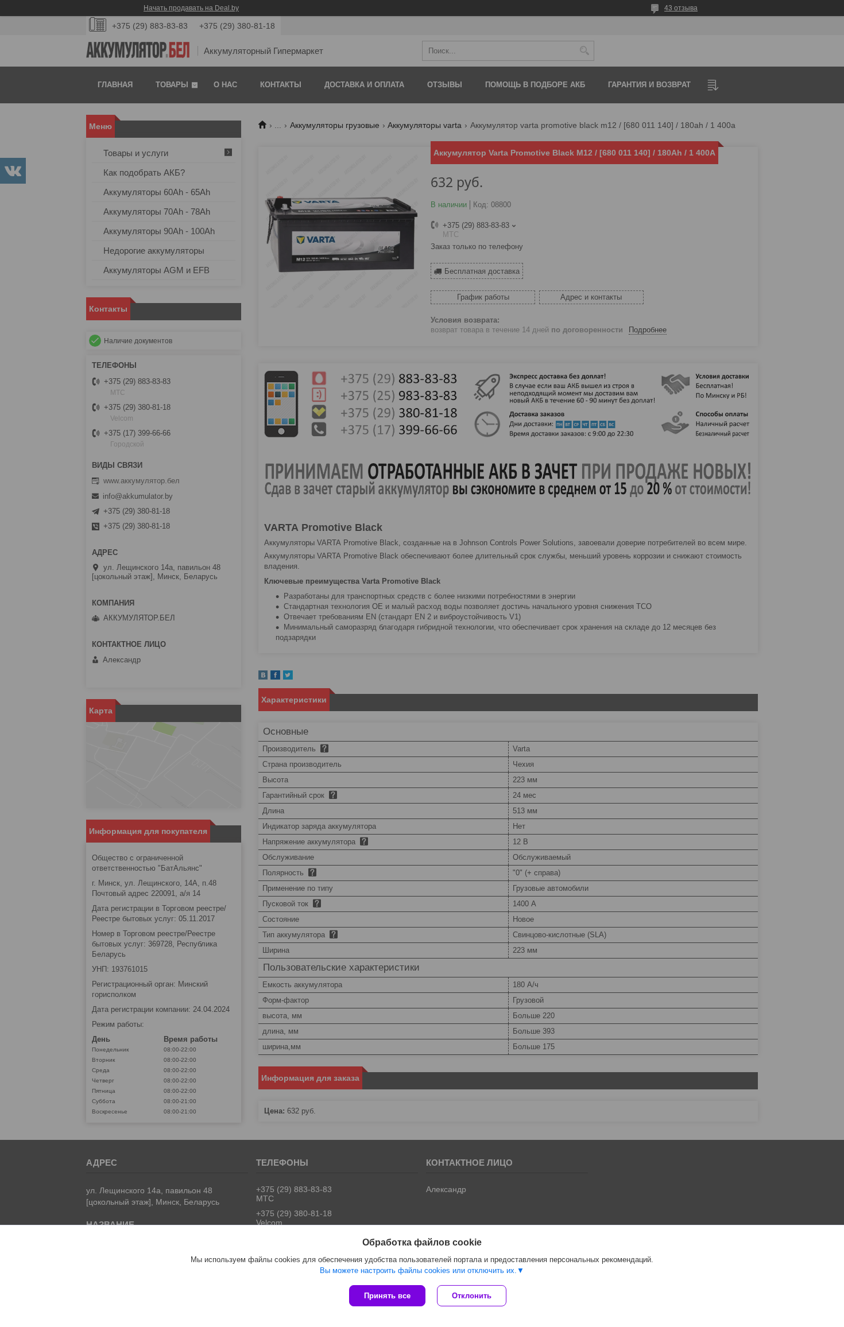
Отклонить (471, 1295)
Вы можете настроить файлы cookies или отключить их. (418, 1270)
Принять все (387, 1295)
